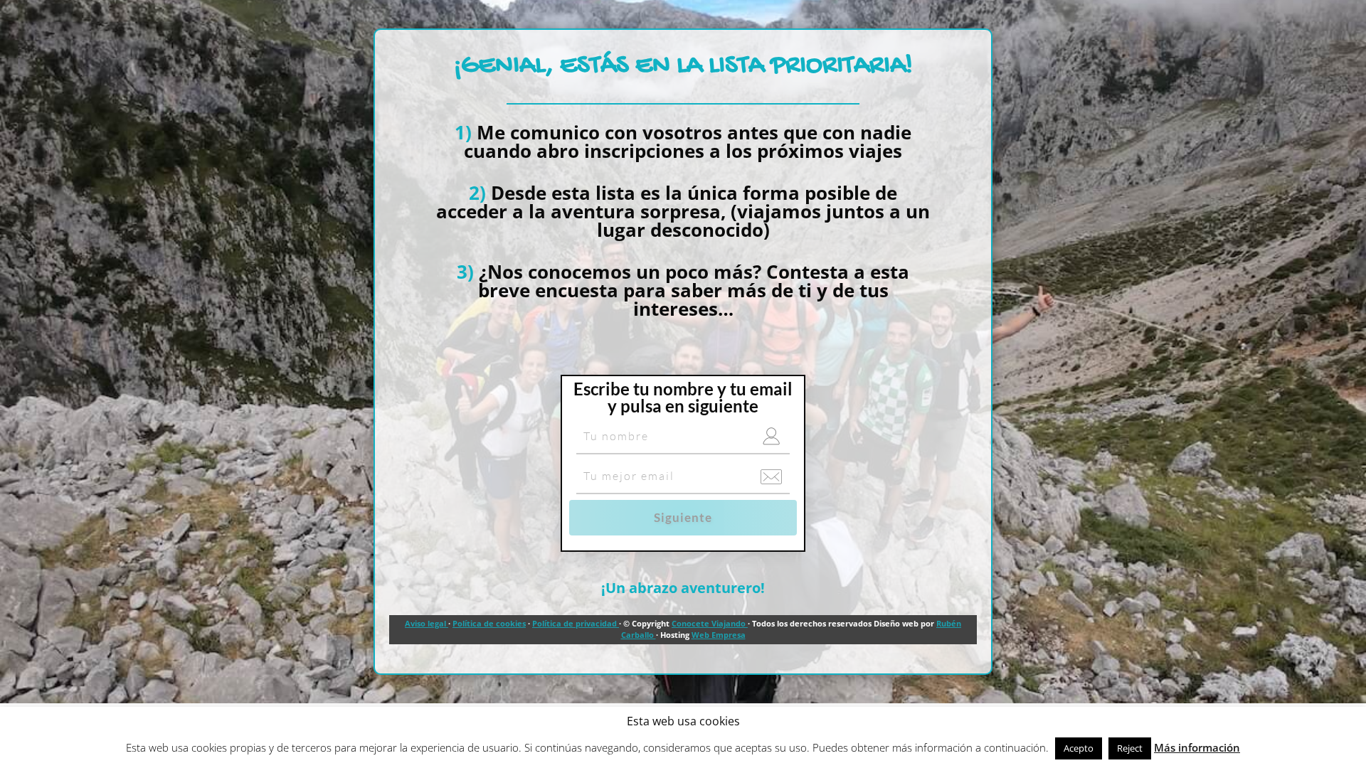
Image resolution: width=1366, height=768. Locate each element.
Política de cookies (489, 623)
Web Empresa (719, 634)
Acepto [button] (1079, 748)
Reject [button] (1130, 748)
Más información (1197, 747)
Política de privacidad (575, 623)
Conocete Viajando (710, 623)
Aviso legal (426, 623)
